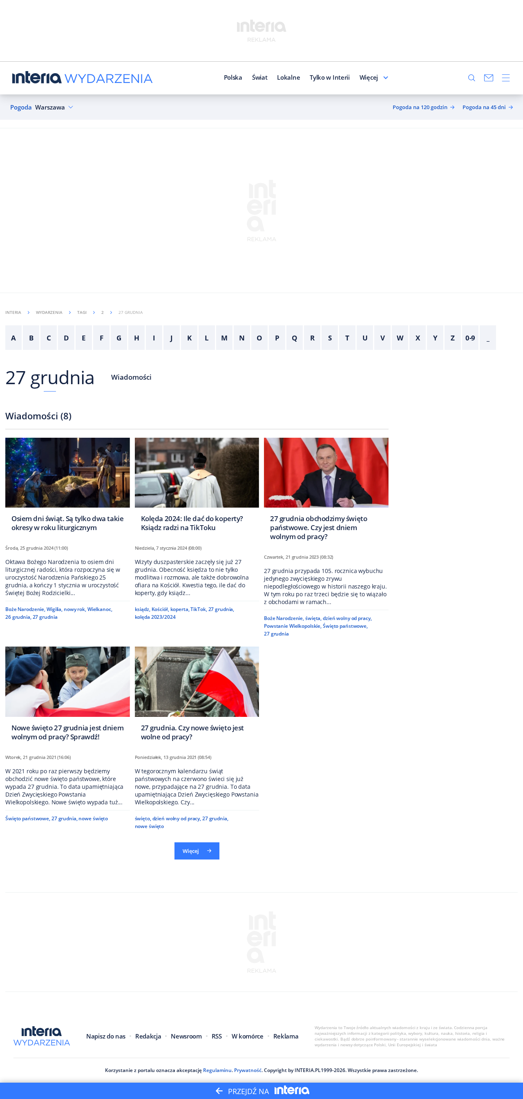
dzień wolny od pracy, (347, 618)
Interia (13, 312)
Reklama (286, 1036)
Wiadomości (131, 377)
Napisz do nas (105, 1036)
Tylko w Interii (330, 77)
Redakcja (148, 1036)
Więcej (369, 77)
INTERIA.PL (308, 1070)
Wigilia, (55, 609)
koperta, (180, 609)
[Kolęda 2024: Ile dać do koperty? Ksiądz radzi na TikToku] (197, 487)
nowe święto (93, 818)
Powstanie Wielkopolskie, (293, 625)
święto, (143, 818)
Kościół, (160, 609)
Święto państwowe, (345, 625)
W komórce (248, 1036)
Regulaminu (217, 1070)
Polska (233, 77)
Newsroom (186, 1036)
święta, (313, 618)
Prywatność (248, 1070)
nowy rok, (75, 609)
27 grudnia (49, 377)
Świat (260, 77)
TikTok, (198, 609)
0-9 (470, 337)
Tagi (82, 312)
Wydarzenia (49, 312)
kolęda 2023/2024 (155, 616)
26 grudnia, (18, 616)
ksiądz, (142, 609)
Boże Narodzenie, (25, 609)
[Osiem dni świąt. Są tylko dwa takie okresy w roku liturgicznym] (67, 487)
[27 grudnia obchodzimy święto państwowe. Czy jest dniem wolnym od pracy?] (326, 491)
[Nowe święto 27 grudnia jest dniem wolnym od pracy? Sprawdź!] (67, 696)
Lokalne (288, 77)
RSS (217, 1036)
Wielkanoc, (99, 609)
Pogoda (21, 107)
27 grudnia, (221, 609)
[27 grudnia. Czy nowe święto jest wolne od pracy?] (197, 696)
